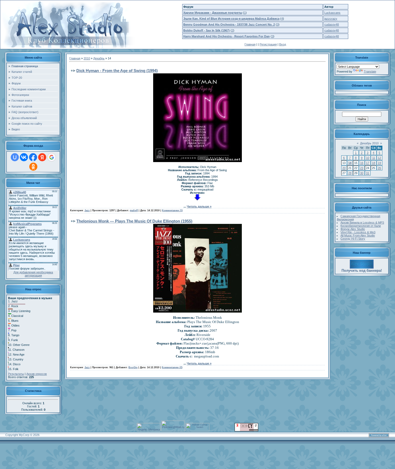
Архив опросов (36, 373)
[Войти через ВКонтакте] (24, 157)
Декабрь (99, 58)
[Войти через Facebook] (33, 157)
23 (361, 168)
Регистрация (268, 44)
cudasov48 (331, 24)
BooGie (133, 367)
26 (379, 168)
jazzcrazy (330, 18)
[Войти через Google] (51, 157)
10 (367, 157)
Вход (282, 44)
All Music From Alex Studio (357, 235)
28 (349, 173)
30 (361, 173)
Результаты (16, 373)
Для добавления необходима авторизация (33, 274)
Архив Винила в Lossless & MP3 (362, 222)
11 (373, 157)
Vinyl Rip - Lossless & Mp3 (357, 232)
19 (379, 162)
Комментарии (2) (172, 367)
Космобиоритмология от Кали (360, 225)
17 (367, 162)
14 (349, 162)
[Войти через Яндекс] (42, 157)
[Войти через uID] (15, 157)
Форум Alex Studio (352, 229)
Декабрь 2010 (369, 143)
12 (379, 157)
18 (373, 162)
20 (344, 168)
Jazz (87, 210)
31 (367, 173)
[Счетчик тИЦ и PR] (246, 430)
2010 (87, 58)
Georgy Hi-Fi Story (352, 238)
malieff (134, 210)
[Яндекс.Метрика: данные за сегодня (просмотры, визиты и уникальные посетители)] (148, 427)
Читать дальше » (199, 206)
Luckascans (332, 12)
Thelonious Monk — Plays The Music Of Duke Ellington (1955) (134, 221)
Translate (370, 71)
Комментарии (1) (172, 210)
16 (361, 162)
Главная (250, 44)
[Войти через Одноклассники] (33, 167)
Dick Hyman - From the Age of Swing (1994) (117, 70)
